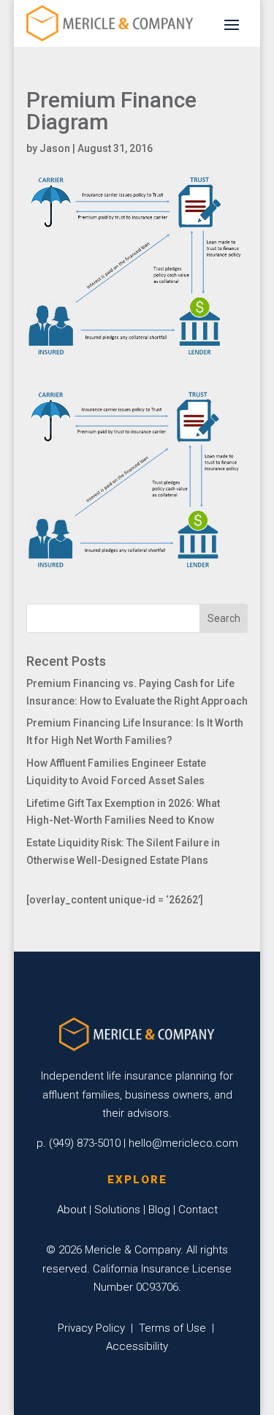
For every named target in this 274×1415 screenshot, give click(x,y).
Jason (54, 148)
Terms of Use (172, 1328)
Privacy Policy (91, 1328)
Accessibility (137, 1346)
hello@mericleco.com (183, 1143)
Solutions (117, 1209)
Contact (198, 1209)
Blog (159, 1209)
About (71, 1209)
